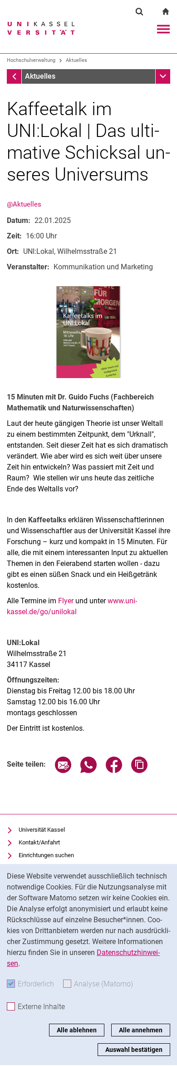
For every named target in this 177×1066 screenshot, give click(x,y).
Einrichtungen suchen (46, 855)
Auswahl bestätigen (133, 1049)
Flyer (66, 600)
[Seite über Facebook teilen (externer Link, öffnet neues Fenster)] (114, 770)
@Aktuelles (24, 204)
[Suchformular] (139, 11)
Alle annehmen (140, 1030)
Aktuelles (76, 60)
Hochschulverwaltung (31, 60)
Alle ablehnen (77, 1030)
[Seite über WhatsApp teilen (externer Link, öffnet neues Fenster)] (88, 770)
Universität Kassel (42, 829)
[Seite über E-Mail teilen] (63, 770)
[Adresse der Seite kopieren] (139, 770)
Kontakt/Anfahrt (39, 842)
